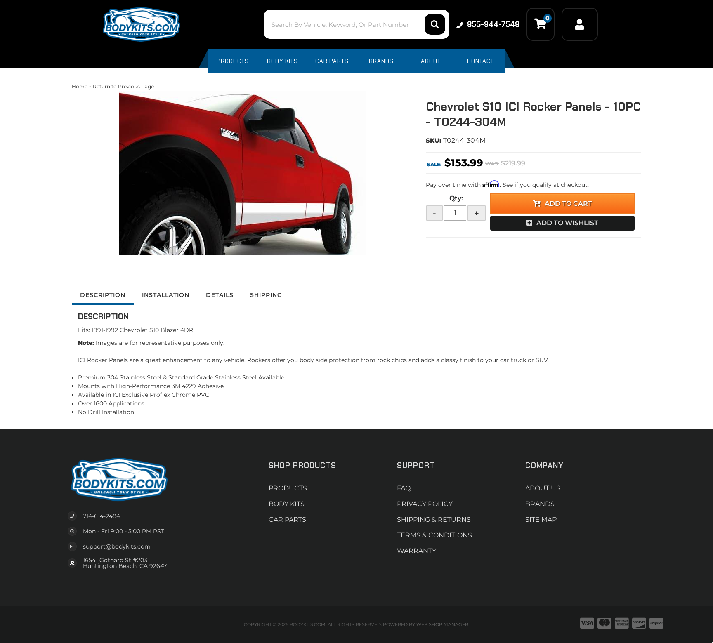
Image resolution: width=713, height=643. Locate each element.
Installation (165, 295)
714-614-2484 (101, 516)
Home (79, 86)
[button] (356, 24)
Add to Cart (568, 203)
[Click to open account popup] (580, 24)
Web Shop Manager (442, 624)
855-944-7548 (493, 24)
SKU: (433, 140)
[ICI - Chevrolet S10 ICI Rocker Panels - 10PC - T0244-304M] (242, 173)
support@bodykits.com (117, 546)
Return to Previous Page (123, 86)
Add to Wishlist (567, 223)
